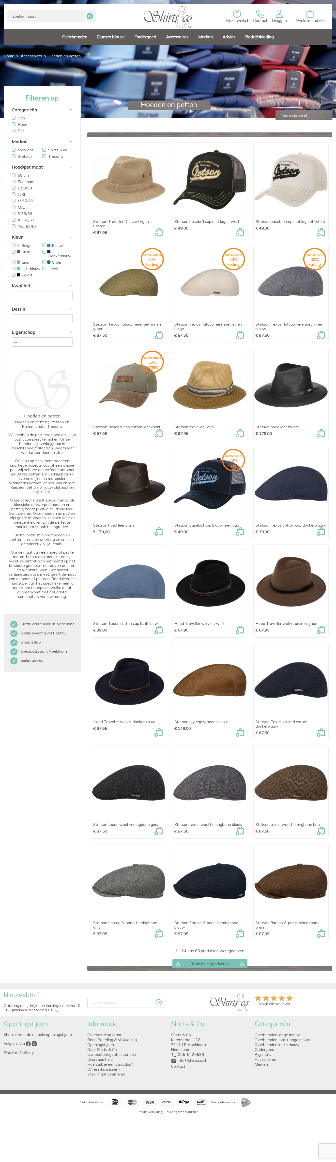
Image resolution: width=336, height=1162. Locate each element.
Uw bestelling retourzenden (111, 1054)
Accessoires (265, 1059)
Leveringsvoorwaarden (182, 1112)
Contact (178, 1066)
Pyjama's (263, 1054)
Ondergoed (264, 1049)
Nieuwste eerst (304, 115)
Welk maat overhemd (106, 1074)
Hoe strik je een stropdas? (110, 1064)
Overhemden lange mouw (277, 1034)
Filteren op (42, 98)
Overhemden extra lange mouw (282, 1039)
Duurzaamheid (100, 1059)
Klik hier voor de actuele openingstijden (38, 1034)
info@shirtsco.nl (192, 1060)
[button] (279, 16)
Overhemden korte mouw (277, 1044)
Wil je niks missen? (103, 1069)
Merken (261, 1064)
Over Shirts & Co (102, 1049)
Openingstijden (100, 1044)
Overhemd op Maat (104, 1034)
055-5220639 (191, 1054)
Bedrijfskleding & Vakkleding (112, 1039)
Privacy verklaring (150, 1112)
